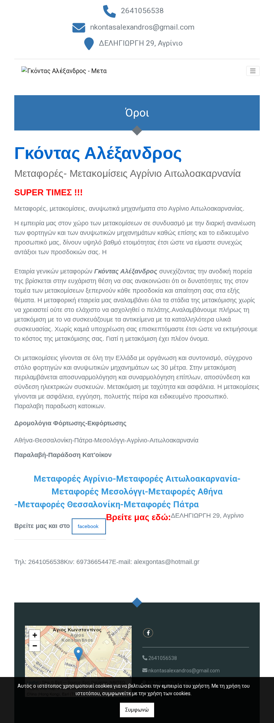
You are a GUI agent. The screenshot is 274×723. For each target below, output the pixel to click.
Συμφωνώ (137, 710)
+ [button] (34, 635)
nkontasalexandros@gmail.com (142, 27)
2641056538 (142, 10)
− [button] (34, 645)
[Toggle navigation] (253, 71)
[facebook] (148, 632)
